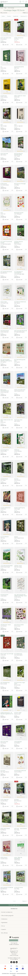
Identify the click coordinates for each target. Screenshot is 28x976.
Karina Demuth (17, 480)
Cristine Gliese (17, 859)
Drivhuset (16, 799)
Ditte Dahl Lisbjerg (18, 567)
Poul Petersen (3, 829)
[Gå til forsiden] (14, 948)
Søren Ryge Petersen (5, 771)
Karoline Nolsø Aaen (5, 331)
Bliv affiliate (4, 933)
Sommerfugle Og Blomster (20, 770)
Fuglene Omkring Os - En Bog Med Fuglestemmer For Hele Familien (7, 713)
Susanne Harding (17, 771)
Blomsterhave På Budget (20, 183)
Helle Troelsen (3, 154)
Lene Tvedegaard (17, 213)
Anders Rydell (17, 509)
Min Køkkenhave (18, 653)
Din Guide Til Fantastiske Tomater (6, 242)
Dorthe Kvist (16, 97)
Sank (15, 124)
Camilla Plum (3, 509)
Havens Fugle (4, 301)
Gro (1, 66)
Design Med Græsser (5, 828)
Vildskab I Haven (18, 565)
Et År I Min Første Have (6, 37)
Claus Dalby (16, 829)
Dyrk (2, 124)
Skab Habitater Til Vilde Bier (7, 887)
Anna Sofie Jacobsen (5, 185)
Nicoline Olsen (3, 68)
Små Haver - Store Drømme (20, 828)
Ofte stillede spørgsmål (7, 915)
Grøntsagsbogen (18, 741)
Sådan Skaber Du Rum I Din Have (7, 420)
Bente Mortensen (17, 800)
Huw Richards (3, 742)
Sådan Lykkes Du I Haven (20, 95)
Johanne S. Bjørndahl (18, 126)
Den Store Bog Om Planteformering (18, 154)
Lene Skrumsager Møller (19, 274)
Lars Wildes (16, 185)
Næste (24, 901)
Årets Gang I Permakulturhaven (5, 390)
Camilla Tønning (17, 597)
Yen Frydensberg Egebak (6, 244)
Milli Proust (3, 538)
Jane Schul (16, 39)
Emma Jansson (17, 626)
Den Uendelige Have (5, 682)
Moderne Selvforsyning (19, 507)
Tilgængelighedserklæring (21, 973)
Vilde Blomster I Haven (6, 624)
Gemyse (16, 536)
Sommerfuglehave (5, 449)
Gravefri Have (4, 95)
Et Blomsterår (4, 183)
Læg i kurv (5, 45)
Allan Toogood (17, 156)
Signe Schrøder (4, 126)
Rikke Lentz (16, 68)
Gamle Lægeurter (4, 799)
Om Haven (3, 770)
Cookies (14, 975)
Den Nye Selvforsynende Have (19, 360)
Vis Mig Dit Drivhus (18, 887)
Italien (3, 16)
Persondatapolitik (13, 973)
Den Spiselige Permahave (6, 271)
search (26, 5)
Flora (2, 212)
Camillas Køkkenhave (5, 507)
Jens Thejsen (3, 480)
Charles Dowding (4, 97)
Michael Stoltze (4, 451)
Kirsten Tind (3, 213)
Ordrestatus (4, 919)
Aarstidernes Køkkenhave (20, 301)
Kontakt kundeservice (6, 912)
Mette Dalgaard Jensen (19, 538)
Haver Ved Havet (4, 153)
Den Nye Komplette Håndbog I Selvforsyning (6, 360)
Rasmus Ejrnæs (4, 683)
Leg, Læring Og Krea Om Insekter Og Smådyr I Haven (20, 595)
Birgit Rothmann (4, 273)
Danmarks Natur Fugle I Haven (19, 683)
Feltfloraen (16, 449)
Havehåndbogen (4, 478)
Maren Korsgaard (17, 244)
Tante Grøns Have (18, 419)
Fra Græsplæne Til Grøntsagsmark (18, 272)
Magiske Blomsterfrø (19, 66)
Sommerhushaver (4, 594)
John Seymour (3, 362)
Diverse (9, 16)
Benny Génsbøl (17, 685)
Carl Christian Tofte (4, 303)
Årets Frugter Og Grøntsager (7, 653)
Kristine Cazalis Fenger (5, 567)
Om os (3, 926)
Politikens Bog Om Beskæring (18, 242)
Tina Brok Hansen (4, 858)
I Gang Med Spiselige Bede (7, 565)
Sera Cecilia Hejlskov (18, 655)
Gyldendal (15, 16)
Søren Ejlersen (17, 303)
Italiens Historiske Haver (19, 389)
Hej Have (16, 478)
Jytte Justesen (17, 421)
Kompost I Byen (17, 712)
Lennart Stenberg (17, 451)
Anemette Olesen (4, 800)
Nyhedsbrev (4, 922)
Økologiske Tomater (18, 212)
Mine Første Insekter (19, 624)
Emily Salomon (4, 39)
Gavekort (3, 929)
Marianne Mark (17, 713)
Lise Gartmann (4, 626)
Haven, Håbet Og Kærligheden (18, 858)
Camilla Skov (3, 655)
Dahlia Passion (4, 857)
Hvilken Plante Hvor (18, 37)
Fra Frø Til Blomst (5, 536)
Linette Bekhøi (3, 595)
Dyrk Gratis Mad (4, 741)
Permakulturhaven (5, 330)
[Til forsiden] (4, 1)
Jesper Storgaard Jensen (19, 391)
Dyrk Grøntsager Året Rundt (20, 330)
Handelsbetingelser (5, 973)
